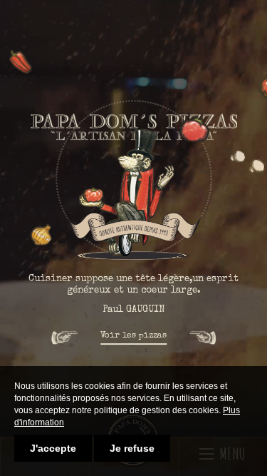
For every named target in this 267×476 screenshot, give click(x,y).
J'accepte (53, 448)
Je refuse (132, 448)
